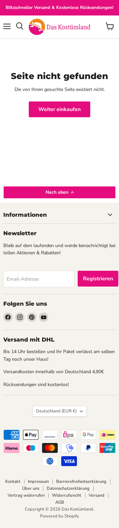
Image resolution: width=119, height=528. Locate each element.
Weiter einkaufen (59, 109)
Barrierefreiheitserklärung (81, 482)
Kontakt (12, 482)
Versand (96, 495)
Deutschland (56, 411)
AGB (59, 502)
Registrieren (98, 278)
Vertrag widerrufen (26, 495)
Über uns (30, 488)
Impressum (38, 482)
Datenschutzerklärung (68, 488)
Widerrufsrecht (66, 495)
